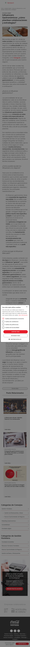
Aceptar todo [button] (16, 331)
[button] (15, 339)
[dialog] (15, 323)
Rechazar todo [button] (15, 335)
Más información (23, 315)
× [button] (26, 306)
